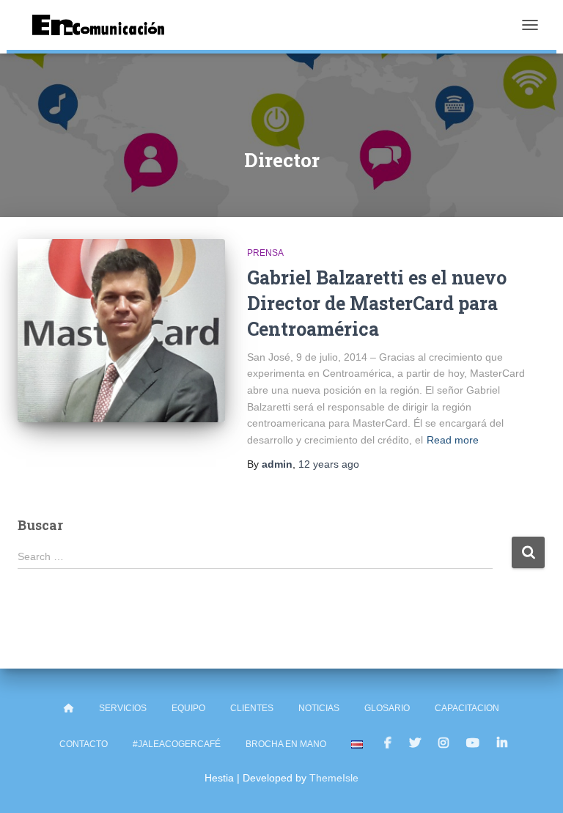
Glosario (387, 708)
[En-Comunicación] (104, 25)
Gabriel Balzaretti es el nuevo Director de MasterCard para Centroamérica (377, 303)
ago (328, 464)
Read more (453, 440)
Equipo (188, 708)
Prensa (265, 253)
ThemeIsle (333, 778)
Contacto (83, 744)
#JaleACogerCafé (177, 744)
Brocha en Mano (286, 744)
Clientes (251, 708)
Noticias (318, 708)
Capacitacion (467, 708)
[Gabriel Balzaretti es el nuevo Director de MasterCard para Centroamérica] (121, 330)
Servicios (123, 708)
